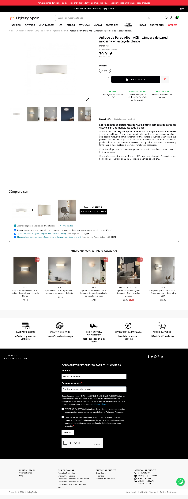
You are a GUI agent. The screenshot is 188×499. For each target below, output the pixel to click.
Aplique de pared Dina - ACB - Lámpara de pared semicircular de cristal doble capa (94, 293)
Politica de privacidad (148, 492)
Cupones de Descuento (105, 478)
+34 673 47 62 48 (144, 478)
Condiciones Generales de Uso (70, 481)
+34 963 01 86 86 (84, 8)
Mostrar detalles (66, 226)
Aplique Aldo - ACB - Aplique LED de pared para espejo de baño (59, 291)
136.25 (163, 300)
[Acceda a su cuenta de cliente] (171, 17)
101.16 (60, 297)
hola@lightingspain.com (147, 475)
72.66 (25, 300)
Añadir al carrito (138, 79)
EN (183, 8)
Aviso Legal (131, 492)
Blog (21, 475)
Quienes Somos (25, 473)
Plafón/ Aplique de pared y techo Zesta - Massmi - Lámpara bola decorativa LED (49, 237)
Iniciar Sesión (101, 476)
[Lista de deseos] (166, 17)
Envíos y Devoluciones (66, 476)
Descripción (105, 119)
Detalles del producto (125, 119)
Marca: (102, 45)
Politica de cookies (168, 492)
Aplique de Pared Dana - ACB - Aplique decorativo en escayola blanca (25, 293)
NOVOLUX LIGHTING (128, 288)
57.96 (94, 300)
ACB (108, 45)
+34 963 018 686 (143, 473)
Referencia (104, 49)
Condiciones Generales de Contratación (73, 478)
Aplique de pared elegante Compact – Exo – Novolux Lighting (41, 234)
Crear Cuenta (101, 473)
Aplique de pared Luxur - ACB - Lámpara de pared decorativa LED (162, 293)
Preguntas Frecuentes (66, 473)
